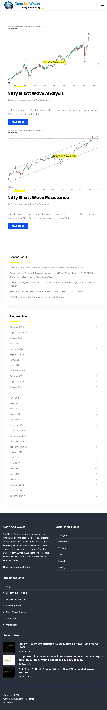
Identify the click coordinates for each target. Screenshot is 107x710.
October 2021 (16, 376)
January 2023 (16, 348)
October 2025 (17, 327)
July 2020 (14, 457)
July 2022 (14, 359)
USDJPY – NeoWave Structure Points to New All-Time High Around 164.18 (46, 267)
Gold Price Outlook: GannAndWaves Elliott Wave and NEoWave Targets (46, 291)
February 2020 (17, 484)
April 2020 (14, 474)
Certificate (12, 624)
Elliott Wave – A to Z (16, 592)
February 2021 (16, 419)
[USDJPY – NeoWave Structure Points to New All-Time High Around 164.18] (9, 647)
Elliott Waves (36, 552)
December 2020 (18, 430)
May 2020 (14, 468)
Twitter (62, 554)
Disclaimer (11, 618)
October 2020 (17, 441)
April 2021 (14, 408)
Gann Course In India (16, 599)
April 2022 (14, 365)
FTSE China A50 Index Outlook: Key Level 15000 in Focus (37, 296)
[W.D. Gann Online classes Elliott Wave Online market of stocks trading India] (24, 5)
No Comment (43, 99)
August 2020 (16, 452)
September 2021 (18, 381)
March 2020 (15, 479)
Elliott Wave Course (16, 612)
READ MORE (18, 122)
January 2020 (16, 490)
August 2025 (16, 338)
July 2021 (14, 392)
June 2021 (14, 397)
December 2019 (17, 495)
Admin (14, 99)
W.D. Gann (19, 552)
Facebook (63, 541)
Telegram (63, 535)
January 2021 (16, 425)
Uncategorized (28, 99)
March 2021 (15, 414)
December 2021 (17, 370)
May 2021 (14, 403)
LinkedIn (62, 560)
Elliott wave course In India (16, 566)
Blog (8, 586)
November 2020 (18, 435)
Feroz (13, 204)
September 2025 (18, 332)
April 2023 (14, 343)
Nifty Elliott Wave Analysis (36, 93)
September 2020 (18, 446)
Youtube (62, 548)
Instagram (63, 567)
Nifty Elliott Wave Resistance (38, 197)
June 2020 (15, 463)
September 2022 (18, 354)
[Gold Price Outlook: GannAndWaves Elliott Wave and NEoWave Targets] (9, 672)
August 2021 (16, 386)
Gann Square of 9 (15, 605)
